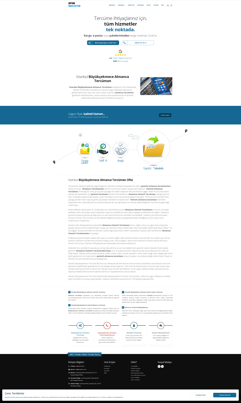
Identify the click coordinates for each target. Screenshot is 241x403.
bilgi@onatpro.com (80, 369)
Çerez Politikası (102, 397)
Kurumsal (121, 5)
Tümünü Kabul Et (224, 395)
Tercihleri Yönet (201, 395)
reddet (67, 397)
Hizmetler (131, 5)
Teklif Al (102, 160)
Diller (149, 5)
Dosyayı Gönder (84, 161)
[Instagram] (171, 5)
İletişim (155, 5)
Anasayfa (112, 5)
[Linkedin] (168, 5)
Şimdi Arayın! (165, 115)
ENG (162, 5)
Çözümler (140, 5)
